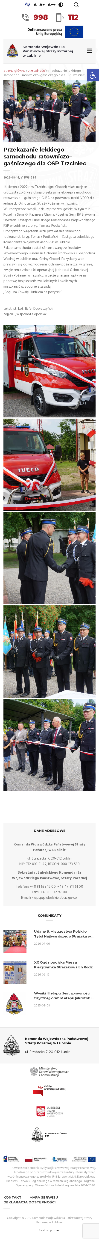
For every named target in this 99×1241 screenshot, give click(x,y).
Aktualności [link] (37, 70)
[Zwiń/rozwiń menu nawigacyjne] (88, 51)
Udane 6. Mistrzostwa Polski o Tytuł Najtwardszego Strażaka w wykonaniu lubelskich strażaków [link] (62, 934)
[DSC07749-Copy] (49, 651)
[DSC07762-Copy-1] (49, 745)
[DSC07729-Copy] (49, 465)
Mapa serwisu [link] (43, 1197)
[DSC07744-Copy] (49, 558)
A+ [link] (42, 4)
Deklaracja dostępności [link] (29, 1202)
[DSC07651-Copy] (49, 371)
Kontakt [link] (12, 1197)
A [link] (35, 4)
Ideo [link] (57, 1230)
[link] (93, 75)
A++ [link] (52, 4)
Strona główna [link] (14, 70)
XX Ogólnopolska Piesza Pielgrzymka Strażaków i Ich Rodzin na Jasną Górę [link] (65, 965)
